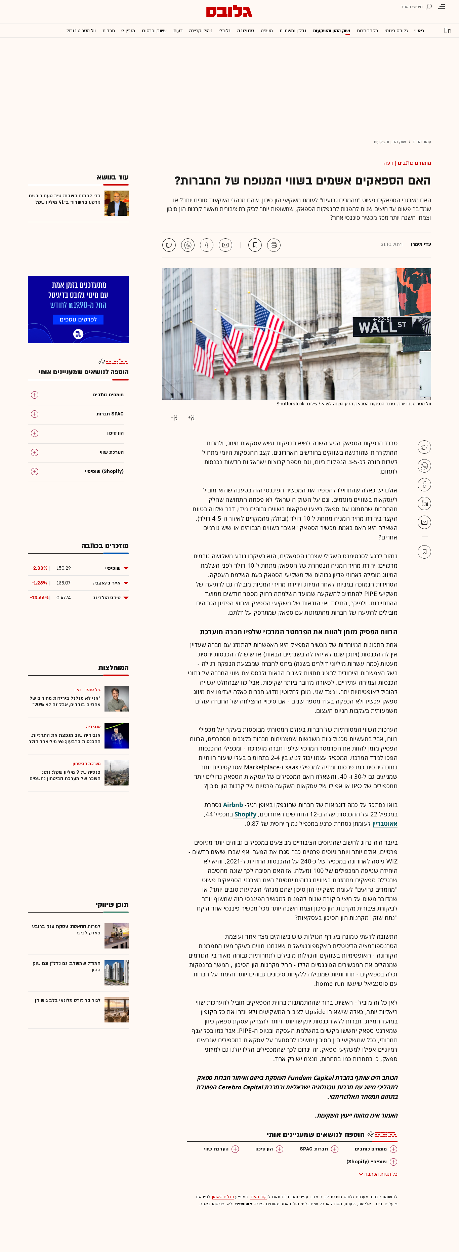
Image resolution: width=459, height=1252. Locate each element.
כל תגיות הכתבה (381, 1174)
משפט (267, 31)
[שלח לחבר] (424, 522)
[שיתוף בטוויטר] (169, 245)
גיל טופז (92, 689)
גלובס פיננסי (396, 31)
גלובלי (224, 31)
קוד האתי (258, 1197)
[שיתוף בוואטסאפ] (188, 245)
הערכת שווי (216, 1149)
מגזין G (128, 31)
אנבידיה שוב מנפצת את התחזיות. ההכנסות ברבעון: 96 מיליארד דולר (64, 738)
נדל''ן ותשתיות (293, 31)
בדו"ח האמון (223, 1197)
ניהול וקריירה (200, 31)
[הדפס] (274, 245)
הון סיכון (264, 1149)
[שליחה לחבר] (225, 245)
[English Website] (448, 30)
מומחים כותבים (414, 163)
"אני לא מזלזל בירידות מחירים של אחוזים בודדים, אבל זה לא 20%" (65, 701)
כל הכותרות (367, 31)
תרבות (108, 31)
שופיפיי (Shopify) (366, 1162)
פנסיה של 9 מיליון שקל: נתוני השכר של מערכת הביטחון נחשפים (65, 775)
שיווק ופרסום (154, 31)
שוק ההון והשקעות (331, 31)
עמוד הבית (422, 142)
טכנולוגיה (245, 31)
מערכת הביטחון (86, 763)
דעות (178, 31)
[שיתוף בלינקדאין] (424, 503)
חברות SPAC (314, 1149)
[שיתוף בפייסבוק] (206, 245)
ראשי (419, 31)
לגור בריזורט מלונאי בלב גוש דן (67, 1000)
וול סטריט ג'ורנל (81, 31)
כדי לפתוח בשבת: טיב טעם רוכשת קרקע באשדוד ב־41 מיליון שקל (64, 199)
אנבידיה (93, 726)
